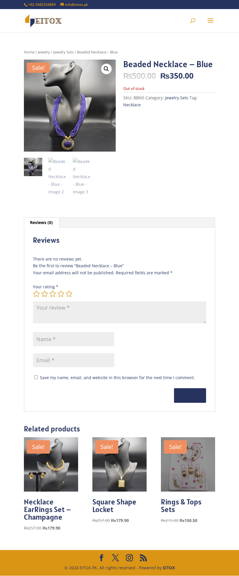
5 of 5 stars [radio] (69, 293)
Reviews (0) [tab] (41, 222)
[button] (106, 69)
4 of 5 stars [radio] (60, 293)
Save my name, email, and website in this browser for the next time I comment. (117, 377)
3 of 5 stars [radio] (52, 293)
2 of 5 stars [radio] (44, 293)
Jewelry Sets (63, 52)
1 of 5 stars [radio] (36, 293)
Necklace (132, 104)
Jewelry (44, 52)
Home (29, 52)
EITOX (169, 567)
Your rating (45, 286)
